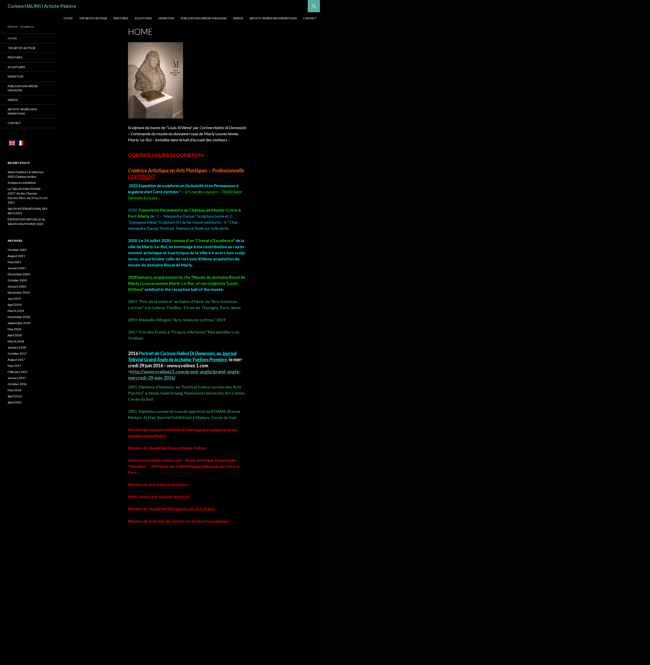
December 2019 (19, 292)
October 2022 (17, 250)
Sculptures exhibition (22, 183)
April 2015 (15, 402)
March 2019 (16, 311)
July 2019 (14, 298)
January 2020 (17, 286)
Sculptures (143, 18)
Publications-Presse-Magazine (203, 18)
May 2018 (14, 329)
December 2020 (19, 274)
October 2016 (17, 384)
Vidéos (238, 18)
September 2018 (19, 323)
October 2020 (17, 280)
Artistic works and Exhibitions (273, 18)
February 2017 (18, 372)
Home (68, 18)
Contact (310, 18)
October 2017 (17, 353)
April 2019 (15, 305)
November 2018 (19, 317)
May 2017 (14, 366)
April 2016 (15, 396)
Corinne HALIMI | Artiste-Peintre (42, 6)
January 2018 (17, 347)
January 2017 (17, 378)
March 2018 (16, 341)
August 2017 (16, 359)
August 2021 (16, 256)
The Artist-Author (93, 18)
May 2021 (14, 262)
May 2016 (14, 390)
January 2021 (17, 268)
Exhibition (166, 18)
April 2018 (15, 335)
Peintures (120, 18)
